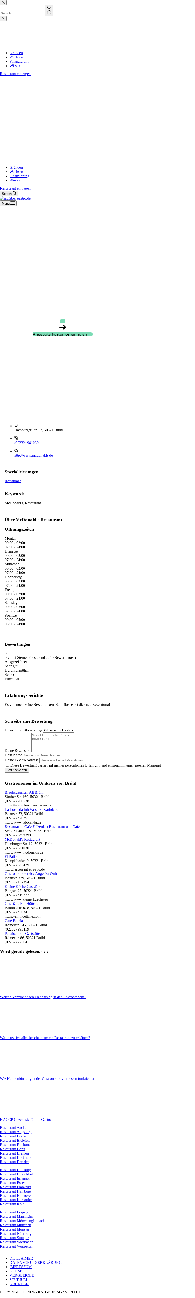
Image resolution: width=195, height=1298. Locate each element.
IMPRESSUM (21, 1267)
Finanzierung (19, 176)
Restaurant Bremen (14, 1153)
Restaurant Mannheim (16, 1216)
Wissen (15, 180)
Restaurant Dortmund (16, 1157)
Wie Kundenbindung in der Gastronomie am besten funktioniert (47, 1079)
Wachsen (16, 172)
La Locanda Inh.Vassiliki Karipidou (31, 809)
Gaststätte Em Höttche (21, 904)
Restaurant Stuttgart (14, 1238)
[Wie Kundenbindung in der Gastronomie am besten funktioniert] (18, 1074)
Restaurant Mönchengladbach (22, 1221)
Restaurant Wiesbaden (16, 1242)
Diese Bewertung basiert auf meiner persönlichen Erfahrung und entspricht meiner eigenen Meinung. (86, 765)
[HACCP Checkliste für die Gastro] (18, 1115)
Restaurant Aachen (14, 1128)
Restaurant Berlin (13, 1136)
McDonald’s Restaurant (22, 839)
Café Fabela (14, 921)
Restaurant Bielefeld (15, 1140)
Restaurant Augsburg (16, 1132)
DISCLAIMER (21, 1258)
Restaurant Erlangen (15, 1178)
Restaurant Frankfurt (15, 1187)
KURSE (16, 1271)
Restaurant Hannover (16, 1195)
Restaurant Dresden (14, 1162)
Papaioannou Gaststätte (22, 933)
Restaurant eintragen (15, 188)
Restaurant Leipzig (14, 1212)
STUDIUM (18, 1280)
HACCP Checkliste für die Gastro (25, 1119)
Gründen (16, 167)
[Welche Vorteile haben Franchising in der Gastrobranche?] (18, 993)
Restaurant (13, 481)
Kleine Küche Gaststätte (23, 886)
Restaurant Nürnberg (15, 1233)
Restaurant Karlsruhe (16, 1200)
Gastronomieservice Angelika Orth (31, 874)
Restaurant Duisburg (15, 1170)
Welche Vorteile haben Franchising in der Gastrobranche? (43, 997)
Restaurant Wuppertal (16, 1246)
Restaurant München (15, 1225)
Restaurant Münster (14, 1229)
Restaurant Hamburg (15, 1191)
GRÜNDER (19, 1284)
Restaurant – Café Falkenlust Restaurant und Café (42, 827)
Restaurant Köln (12, 1204)
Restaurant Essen (13, 1183)
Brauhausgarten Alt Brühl (24, 792)
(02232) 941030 (26, 443)
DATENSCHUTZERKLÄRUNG (36, 1262)
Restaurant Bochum (15, 1145)
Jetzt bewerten (17, 770)
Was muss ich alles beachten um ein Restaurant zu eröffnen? (45, 1038)
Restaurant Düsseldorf (16, 1174)
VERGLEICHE (22, 1275)
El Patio (11, 856)
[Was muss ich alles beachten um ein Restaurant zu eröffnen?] (18, 1033)
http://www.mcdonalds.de (33, 455)
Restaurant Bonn (12, 1149)
